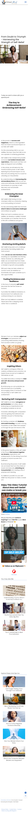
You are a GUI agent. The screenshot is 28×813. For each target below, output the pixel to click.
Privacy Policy (4, 809)
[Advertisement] (14, 20)
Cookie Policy (12, 809)
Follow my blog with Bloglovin (8, 810)
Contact (19, 809)
